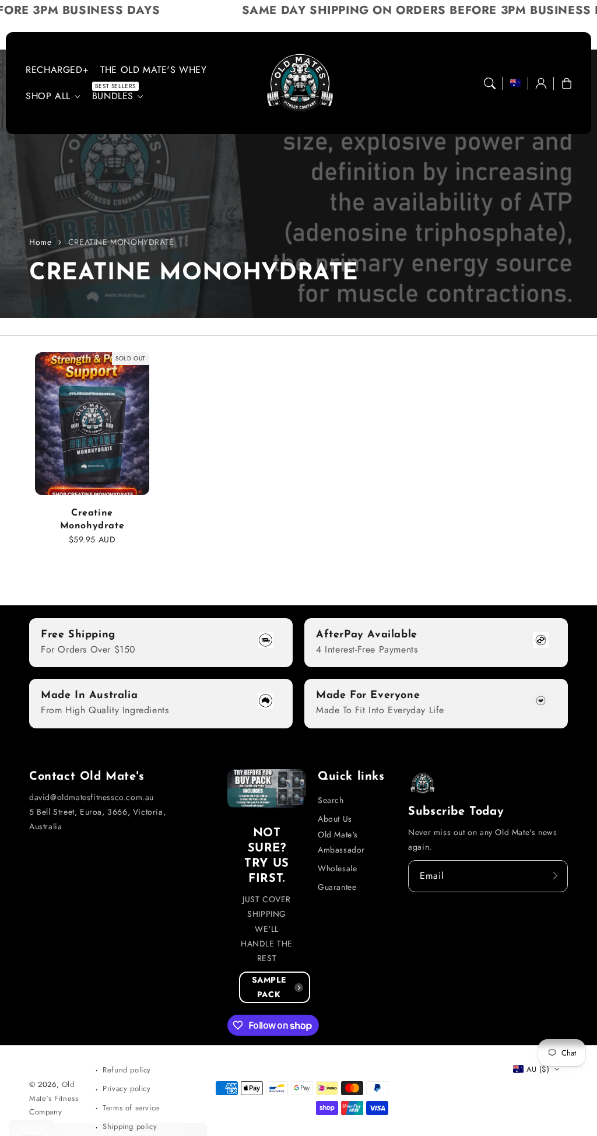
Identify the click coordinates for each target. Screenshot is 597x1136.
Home (40, 242)
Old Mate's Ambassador (341, 842)
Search (331, 800)
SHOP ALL (48, 96)
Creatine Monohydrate (92, 520)
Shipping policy (130, 1126)
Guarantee (337, 887)
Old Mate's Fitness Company (53, 1098)
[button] (490, 83)
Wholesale (337, 868)
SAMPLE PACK (269, 987)
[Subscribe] (555, 876)
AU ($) (537, 1069)
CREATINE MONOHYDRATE (121, 242)
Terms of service (131, 1107)
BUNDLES (113, 96)
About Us (335, 819)
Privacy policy (126, 1088)
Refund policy (127, 1069)
